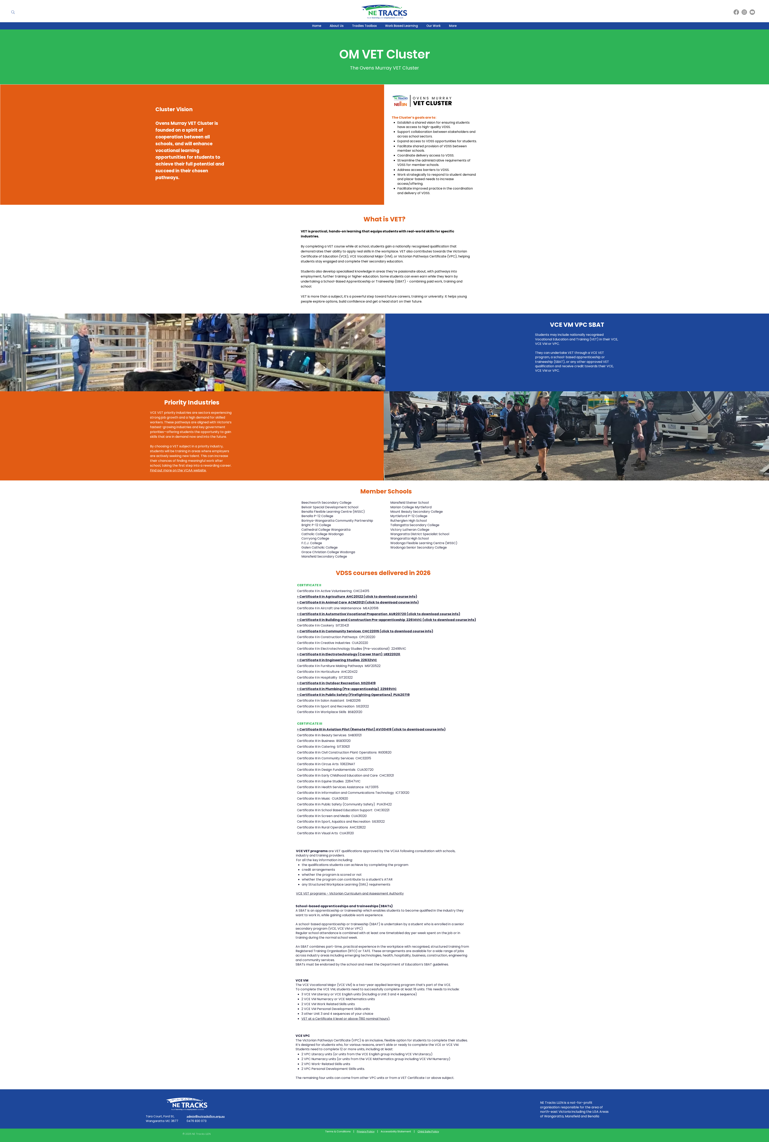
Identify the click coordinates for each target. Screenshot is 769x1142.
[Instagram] (744, 12)
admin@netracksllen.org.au (206, 1116)
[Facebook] (736, 12)
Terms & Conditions (338, 1131)
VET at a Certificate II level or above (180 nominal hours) (345, 1018)
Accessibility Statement (396, 1131)
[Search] (13, 12)
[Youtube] (752, 12)
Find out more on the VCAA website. (178, 470)
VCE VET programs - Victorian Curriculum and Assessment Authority (350, 893)
